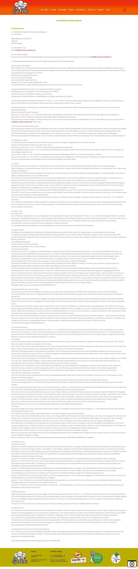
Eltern (53, 9)
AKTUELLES (91, 9)
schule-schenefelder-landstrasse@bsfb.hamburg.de (58, 560)
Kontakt (101, 9)
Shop (108, 9)
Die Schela (45, 9)
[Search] (124, 9)
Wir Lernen (62, 9)
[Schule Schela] (23, 7)
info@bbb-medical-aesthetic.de (25, 50)
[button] (131, 563)
